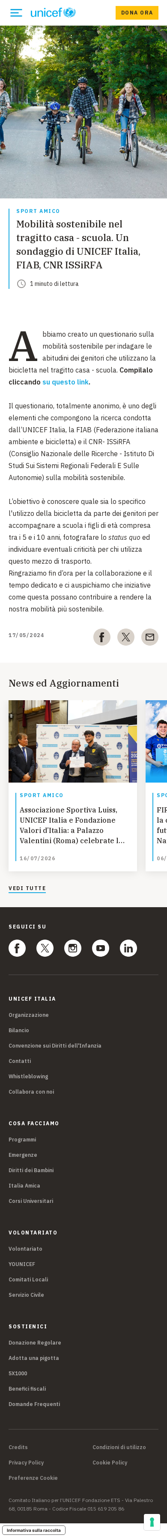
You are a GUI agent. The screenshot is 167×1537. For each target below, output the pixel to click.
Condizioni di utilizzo (119, 1447)
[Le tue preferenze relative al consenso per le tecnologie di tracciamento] (152, 1522)
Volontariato (25, 1249)
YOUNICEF (22, 1264)
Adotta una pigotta (34, 1358)
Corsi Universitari (31, 1201)
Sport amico (38, 211)
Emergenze (23, 1155)
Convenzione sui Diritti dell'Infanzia (55, 1045)
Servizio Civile (26, 1295)
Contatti (20, 1061)
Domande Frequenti (34, 1404)
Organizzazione (29, 1015)
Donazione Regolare (35, 1342)
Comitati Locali (28, 1279)
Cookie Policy (109, 1462)
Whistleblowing (28, 1076)
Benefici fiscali (27, 1389)
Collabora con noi (31, 1092)
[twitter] (125, 639)
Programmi (22, 1139)
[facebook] (101, 639)
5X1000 (18, 1373)
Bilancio (19, 1030)
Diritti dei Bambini (31, 1170)
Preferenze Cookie (33, 1478)
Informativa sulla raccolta (34, 1530)
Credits (18, 1447)
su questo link (65, 381)
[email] (149, 639)
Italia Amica (24, 1185)
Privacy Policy (26, 1462)
